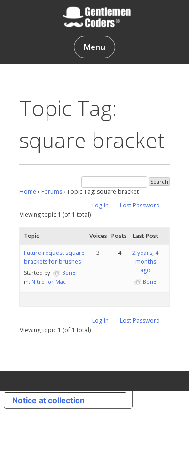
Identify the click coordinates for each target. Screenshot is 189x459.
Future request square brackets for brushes (54, 257)
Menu (94, 47)
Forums (51, 192)
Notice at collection (48, 400)
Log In (100, 205)
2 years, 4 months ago (145, 261)
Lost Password (140, 205)
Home (27, 192)
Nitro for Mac (49, 281)
